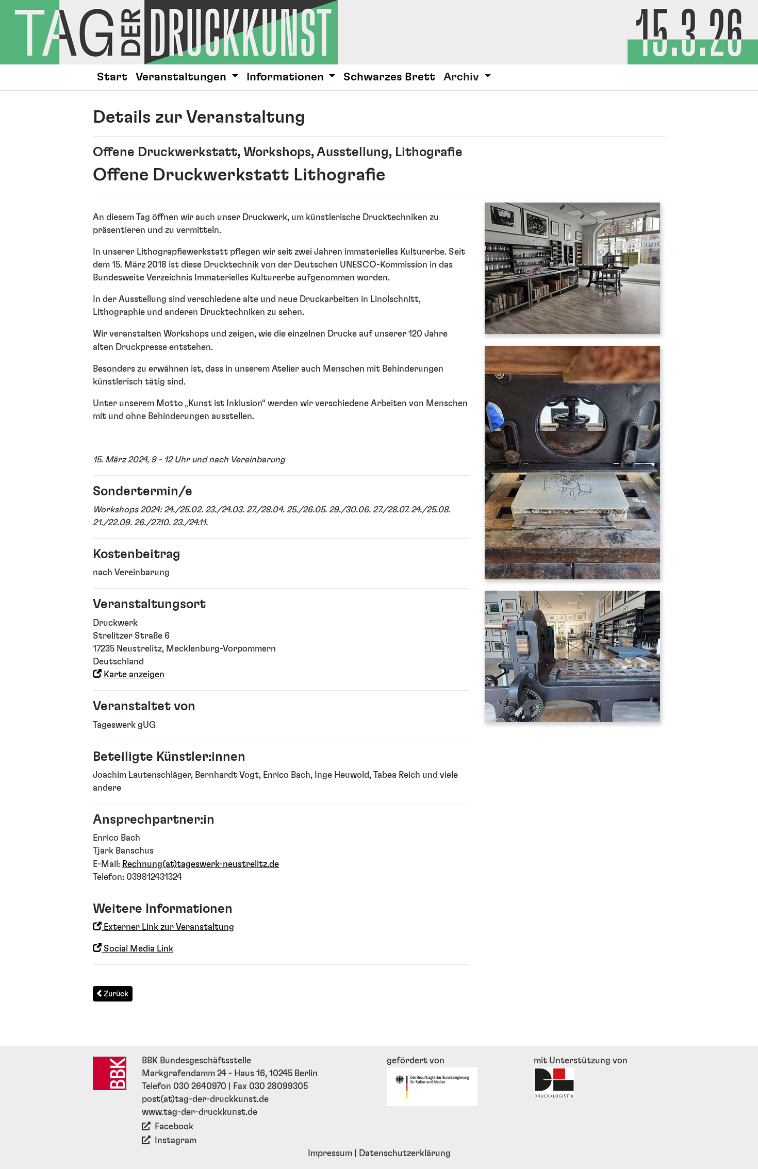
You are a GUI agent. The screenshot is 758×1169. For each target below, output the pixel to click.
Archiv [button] (462, 77)
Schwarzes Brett (389, 77)
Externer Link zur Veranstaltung (168, 927)
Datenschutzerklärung (405, 1153)
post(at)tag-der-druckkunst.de (205, 1099)
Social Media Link (137, 949)
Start (112, 77)
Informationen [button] (286, 77)
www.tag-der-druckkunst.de (199, 1112)
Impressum (330, 1153)
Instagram (175, 1141)
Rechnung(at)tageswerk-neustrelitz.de (200, 864)
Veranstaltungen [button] (182, 77)
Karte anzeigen (133, 675)
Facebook (174, 1127)
